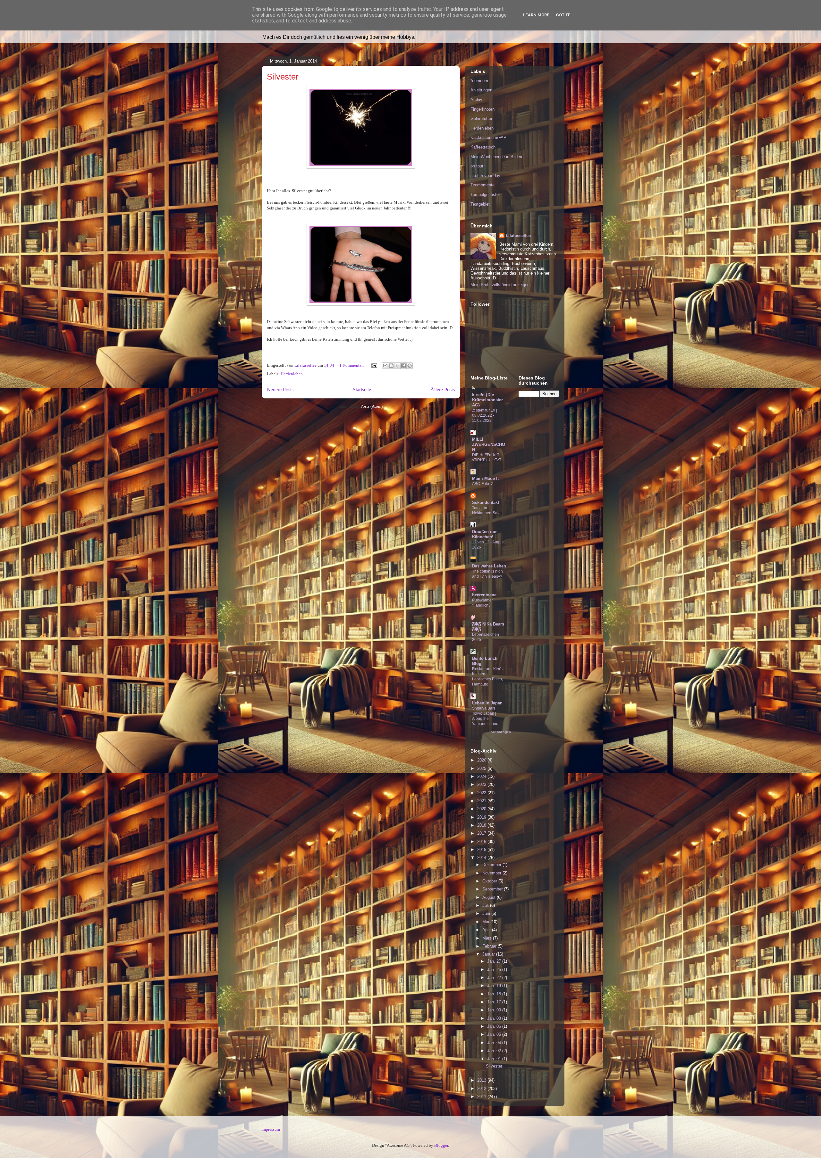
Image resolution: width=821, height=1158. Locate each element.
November (492, 873)
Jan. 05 (494, 1034)
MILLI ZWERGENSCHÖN (488, 444)
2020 (482, 808)
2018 (482, 825)
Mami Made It (485, 478)
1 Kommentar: (352, 365)
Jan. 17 (494, 1002)
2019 (482, 817)
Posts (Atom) (371, 406)
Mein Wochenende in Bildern (496, 156)
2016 (482, 841)
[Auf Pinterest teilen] (409, 365)
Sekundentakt (485, 502)
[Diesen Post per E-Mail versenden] (385, 365)
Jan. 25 (494, 969)
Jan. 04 (494, 1042)
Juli (486, 905)
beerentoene (484, 594)
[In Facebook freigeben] (403, 365)
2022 (482, 792)
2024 (482, 776)
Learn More (536, 15)
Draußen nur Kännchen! (484, 534)
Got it (563, 15)
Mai (486, 921)
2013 (482, 1080)
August (489, 897)
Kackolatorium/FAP (488, 137)
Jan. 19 (494, 985)
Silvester (283, 76)
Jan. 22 (494, 977)
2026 (482, 760)
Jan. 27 (494, 961)
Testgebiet (480, 204)
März (487, 938)
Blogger (441, 1145)
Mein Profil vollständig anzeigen (499, 284)
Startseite (362, 389)
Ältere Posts (442, 389)
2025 (482, 768)
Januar (489, 954)
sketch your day (485, 175)
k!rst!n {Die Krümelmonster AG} (487, 399)
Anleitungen (481, 90)
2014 (482, 857)
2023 (482, 784)
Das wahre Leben (489, 566)
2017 (482, 833)
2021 (482, 800)
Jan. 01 (494, 1058)
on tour (476, 166)
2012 (482, 1088)
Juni (486, 913)
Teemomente (482, 185)
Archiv (476, 99)
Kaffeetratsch (482, 147)
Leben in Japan (487, 703)
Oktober (490, 881)
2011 (482, 1096)
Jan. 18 (494, 994)
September (493, 889)
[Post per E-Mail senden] (373, 365)
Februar (490, 946)
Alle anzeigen (501, 732)
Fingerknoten (482, 109)
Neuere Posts (280, 389)
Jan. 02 (494, 1050)
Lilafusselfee (518, 235)
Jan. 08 (494, 1018)
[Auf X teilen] (397, 365)
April (487, 929)
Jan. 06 (494, 1026)
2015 (482, 849)
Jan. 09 (494, 1010)
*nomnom (479, 80)
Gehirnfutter (481, 118)
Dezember (492, 864)
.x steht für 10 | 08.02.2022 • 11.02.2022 (484, 415)
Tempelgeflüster (485, 194)
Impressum (270, 1129)
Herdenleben (292, 373)
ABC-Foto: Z (482, 483)
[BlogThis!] (391, 365)
